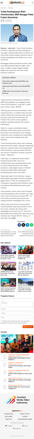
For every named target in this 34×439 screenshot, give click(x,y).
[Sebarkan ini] (19, 225)
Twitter (26, 426)
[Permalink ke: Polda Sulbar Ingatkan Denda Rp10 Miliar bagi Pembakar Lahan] (8, 250)
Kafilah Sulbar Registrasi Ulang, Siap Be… (20, 374)
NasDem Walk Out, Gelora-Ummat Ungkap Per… (19, 387)
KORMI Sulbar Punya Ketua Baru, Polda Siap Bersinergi (8, 273)
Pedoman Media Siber (25, 419)
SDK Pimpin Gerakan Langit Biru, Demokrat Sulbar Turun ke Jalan (24, 289)
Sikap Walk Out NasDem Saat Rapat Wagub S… (19, 380)
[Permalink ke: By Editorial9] (2, 21)
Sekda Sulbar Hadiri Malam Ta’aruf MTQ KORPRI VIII (24, 257)
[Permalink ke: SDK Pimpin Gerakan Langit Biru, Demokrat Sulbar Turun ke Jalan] (25, 282)
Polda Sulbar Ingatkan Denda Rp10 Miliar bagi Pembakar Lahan (8, 257)
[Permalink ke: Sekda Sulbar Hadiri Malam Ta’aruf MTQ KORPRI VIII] (25, 250)
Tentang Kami (8, 414)
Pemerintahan (25, 354)
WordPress (18, 428)
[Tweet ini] (23, 225)
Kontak (25, 416)
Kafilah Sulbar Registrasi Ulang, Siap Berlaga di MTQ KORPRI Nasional (8, 289)
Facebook (9, 426)
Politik (15, 378)
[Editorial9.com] (17, 2)
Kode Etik (8, 419)
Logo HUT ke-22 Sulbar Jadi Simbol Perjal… (19, 366)
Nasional (18, 354)
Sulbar (10, 356)
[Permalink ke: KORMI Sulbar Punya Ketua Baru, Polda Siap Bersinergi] (8, 266)
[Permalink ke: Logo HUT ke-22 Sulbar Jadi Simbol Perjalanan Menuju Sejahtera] (25, 266)
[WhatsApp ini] (31, 225)
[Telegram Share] (27, 225)
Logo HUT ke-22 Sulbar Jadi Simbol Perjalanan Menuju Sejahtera (25, 273)
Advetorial (11, 354)
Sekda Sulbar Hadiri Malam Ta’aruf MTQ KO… (19, 358)
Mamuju (10, 378)
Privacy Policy (25, 414)
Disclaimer (8, 416)
